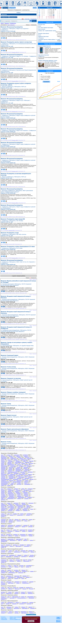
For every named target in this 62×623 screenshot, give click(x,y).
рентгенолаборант (17, 481)
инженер (26, 456)
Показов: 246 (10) (15, 202)
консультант (19, 480)
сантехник (26, 467)
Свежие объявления (49, 44)
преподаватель (18, 462)
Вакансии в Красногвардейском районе (12, 549)
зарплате (12, 24)
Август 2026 (49, 7)
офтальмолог (4, 474)
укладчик (3, 475)
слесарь (19, 457)
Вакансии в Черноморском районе (10, 537)
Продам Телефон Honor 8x (44, 46)
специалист (16, 454)
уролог (25, 483)
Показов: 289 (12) (15, 96)
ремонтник (29, 465)
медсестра (25, 454)
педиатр (3, 472)
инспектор (18, 468)
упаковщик (10, 475)
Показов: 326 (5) (12, 230)
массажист (11, 478)
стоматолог (3, 480)
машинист (9, 463)
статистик (24, 479)
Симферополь (5, 17)
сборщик (26, 481)
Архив (58, 81)
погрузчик (19, 484)
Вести (39, 26)
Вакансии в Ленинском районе (9, 590)
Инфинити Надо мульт (43, 36)
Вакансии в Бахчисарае (7, 512)
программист (16, 479)
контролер (31, 463)
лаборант (10, 462)
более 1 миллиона (45, 79)
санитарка (27, 469)
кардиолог (3, 478)
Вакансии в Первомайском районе (10, 564)
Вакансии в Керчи (6, 568)
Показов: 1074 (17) (15, 126)
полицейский (27, 484)
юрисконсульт (22, 474)
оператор (22, 458)
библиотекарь (4, 465)
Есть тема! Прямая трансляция (45, 27)
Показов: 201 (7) (15, 186)
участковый (17, 470)
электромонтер (24, 459)
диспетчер (3, 476)
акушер (10, 468)
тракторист (9, 470)
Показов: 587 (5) (15, 155)
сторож (2, 470)
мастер (2, 464)
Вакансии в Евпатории (7, 528)
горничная (26, 475)
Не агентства (34, 19)
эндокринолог (4, 484)
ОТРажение (41, 38)
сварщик (26, 464)
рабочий (18, 456)
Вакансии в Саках (6, 532)
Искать (34, 21)
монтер (2, 459)
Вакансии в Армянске (7, 610)
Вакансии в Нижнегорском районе (10, 558)
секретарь (3, 467)
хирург (16, 463)
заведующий (4, 458)
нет (41, 74)
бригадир (11, 480)
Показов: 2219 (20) (15, 39)
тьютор (8, 473)
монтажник (16, 473)
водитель (3, 456)
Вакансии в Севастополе (7, 501)
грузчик (2, 462)
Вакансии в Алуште (6, 523)
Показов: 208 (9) (15, 216)
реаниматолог (21, 476)
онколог (27, 480)
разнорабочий (12, 476)
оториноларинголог (5, 481)
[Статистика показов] (6, 38)
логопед (18, 467)
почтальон (21, 465)
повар (24, 461)
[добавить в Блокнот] (2, 38)
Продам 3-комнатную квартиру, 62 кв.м (47, 60)
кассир (2, 463)
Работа (5, 7)
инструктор (11, 467)
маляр (12, 483)
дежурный (22, 472)
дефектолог (30, 476)
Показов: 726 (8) (15, 140)
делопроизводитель (5, 479)
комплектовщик (4, 483)
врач (2, 454)
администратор (11, 464)
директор (23, 463)
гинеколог (18, 475)
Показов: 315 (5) (15, 111)
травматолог (12, 474)
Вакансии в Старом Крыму (8, 585)
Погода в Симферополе (31, 614)
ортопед (23, 473)
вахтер (2, 473)
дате (9, 24)
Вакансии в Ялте (5, 517)
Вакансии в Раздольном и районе (10, 543)
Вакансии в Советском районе (9, 595)
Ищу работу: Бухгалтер (43, 55)
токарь (2, 485)
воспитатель (3, 457)
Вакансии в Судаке (6, 580)
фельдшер (31, 461)
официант (31, 479)
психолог (3, 461)
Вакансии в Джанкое (6, 605)
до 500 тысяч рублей (45, 77)
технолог (19, 464)
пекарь (11, 484)
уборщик (10, 456)
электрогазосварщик (12, 472)
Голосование (49, 71)
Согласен (31, 621)
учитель (8, 454)
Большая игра (41, 24)
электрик (10, 469)
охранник (3, 469)
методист (26, 470)
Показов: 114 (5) (15, 171)
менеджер (27, 462)
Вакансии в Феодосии (7, 574)
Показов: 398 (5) (12, 244)
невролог (30, 474)
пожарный (19, 478)
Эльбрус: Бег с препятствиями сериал (47, 30)
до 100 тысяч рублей (45, 76)
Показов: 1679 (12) (15, 52)
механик (25, 468)
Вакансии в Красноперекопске (9, 600)
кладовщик (30, 472)
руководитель (13, 17)
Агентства (27, 19)
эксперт (9, 485)
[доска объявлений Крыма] (1, 8)
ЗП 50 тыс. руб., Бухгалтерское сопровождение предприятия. (48, 57)
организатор (13, 465)
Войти (34, 7)
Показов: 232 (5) (15, 257)
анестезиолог (19, 469)
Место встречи (41, 29)
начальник (29, 458)
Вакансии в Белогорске (7, 553)
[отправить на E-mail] (4, 38)
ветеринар (27, 478)
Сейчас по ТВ (49, 22)
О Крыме (12, 7)
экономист (3, 468)
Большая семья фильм (43, 33)
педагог (12, 457)
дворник (15, 459)
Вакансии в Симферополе (8, 487)
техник (9, 459)
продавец (10, 461)
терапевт (18, 461)
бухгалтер (27, 457)
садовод (19, 483)
